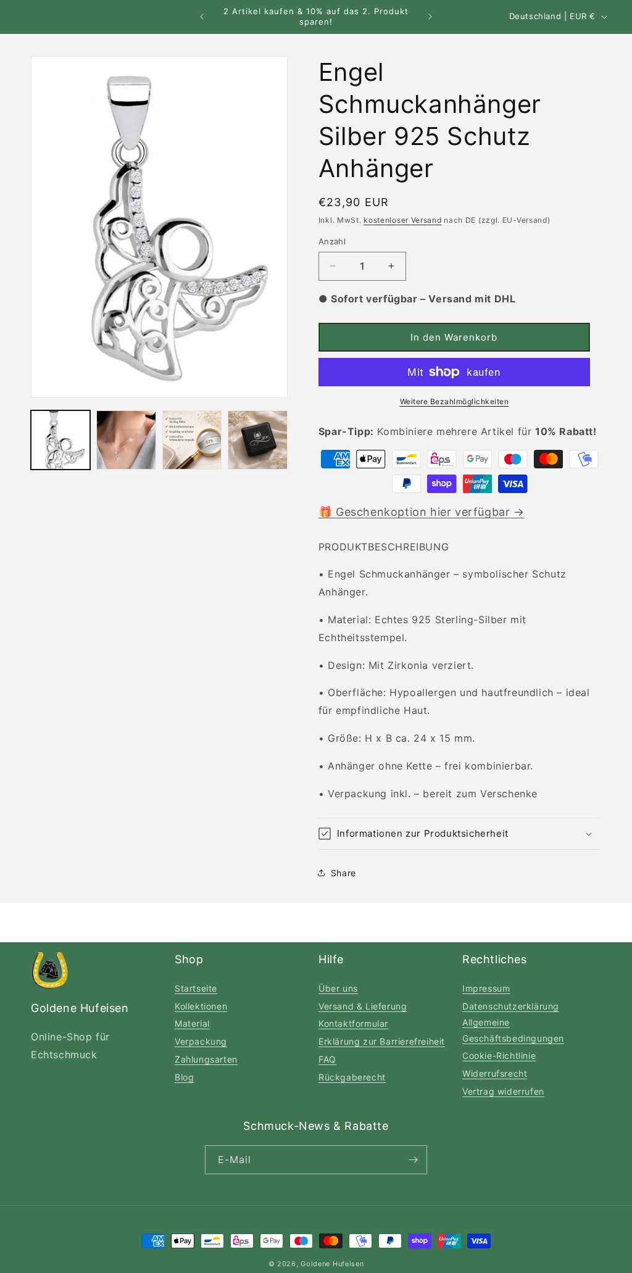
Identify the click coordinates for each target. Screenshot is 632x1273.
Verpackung (201, 1041)
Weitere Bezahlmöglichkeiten (454, 401)
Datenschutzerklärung (510, 1006)
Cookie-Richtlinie (499, 1055)
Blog (184, 1077)
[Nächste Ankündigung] (430, 16)
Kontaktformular (353, 1023)
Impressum (486, 988)
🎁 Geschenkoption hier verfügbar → (421, 511)
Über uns (338, 988)
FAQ (327, 1059)
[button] (459, 833)
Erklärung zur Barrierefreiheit (381, 1041)
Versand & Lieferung (362, 1006)
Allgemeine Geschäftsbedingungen (513, 1030)
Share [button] (343, 873)
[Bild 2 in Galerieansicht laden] (126, 440)
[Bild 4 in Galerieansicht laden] (257, 440)
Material (192, 1023)
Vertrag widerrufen (503, 1091)
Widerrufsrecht (494, 1073)
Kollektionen (201, 1006)
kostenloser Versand (402, 220)
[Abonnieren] (412, 1159)
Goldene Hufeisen (332, 1263)
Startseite (196, 988)
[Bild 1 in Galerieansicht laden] (60, 440)
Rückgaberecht (352, 1077)
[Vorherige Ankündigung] (201, 16)
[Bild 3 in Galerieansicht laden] (192, 440)
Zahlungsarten (206, 1059)
